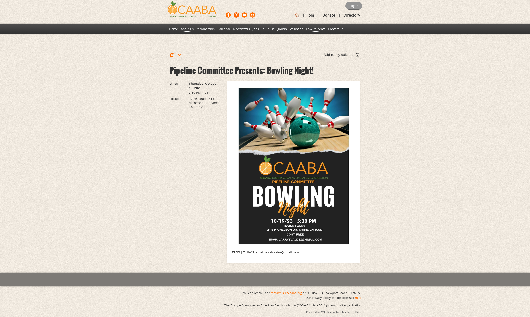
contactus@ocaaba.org (286, 293)
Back (179, 55)
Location (175, 99)
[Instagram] (252, 15)
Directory (351, 15)
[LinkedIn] (244, 15)
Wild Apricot (328, 312)
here (358, 298)
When (174, 84)
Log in (353, 6)
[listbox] (342, 54)
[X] (236, 15)
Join (310, 15)
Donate (328, 15)
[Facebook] (228, 15)
